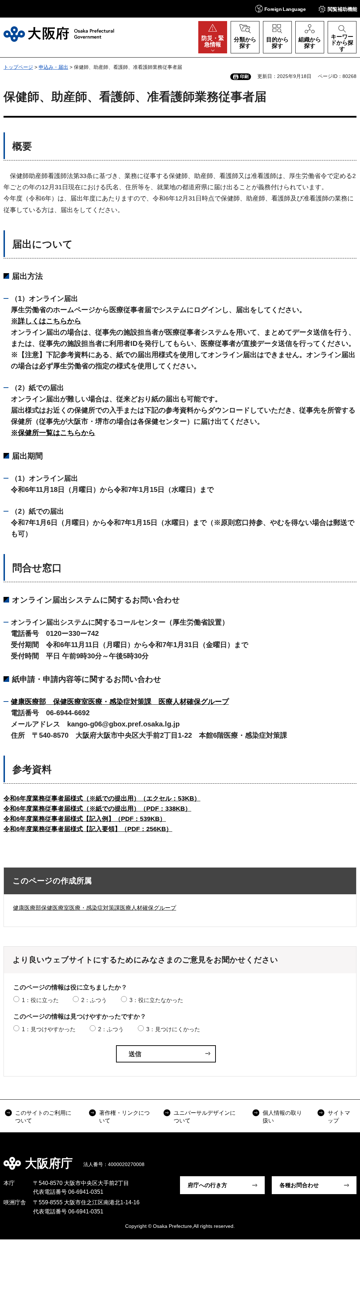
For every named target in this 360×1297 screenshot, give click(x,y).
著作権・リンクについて (124, 1117)
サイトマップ (339, 1117)
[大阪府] (59, 34)
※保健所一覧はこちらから (53, 432)
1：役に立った (40, 1000)
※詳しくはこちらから (46, 321)
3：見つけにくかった (173, 1029)
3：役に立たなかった (156, 1000)
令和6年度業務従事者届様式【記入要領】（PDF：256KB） (88, 828)
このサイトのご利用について (43, 1117)
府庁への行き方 (207, 1185)
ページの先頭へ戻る (349, 1158)
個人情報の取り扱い (282, 1117)
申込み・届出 (53, 67)
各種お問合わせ (299, 1185)
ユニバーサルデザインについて (205, 1117)
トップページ (18, 67)
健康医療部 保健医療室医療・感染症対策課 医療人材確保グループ (120, 701)
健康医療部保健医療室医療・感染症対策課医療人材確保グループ (94, 908)
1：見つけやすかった (49, 1029)
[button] (280, 8)
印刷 (244, 76)
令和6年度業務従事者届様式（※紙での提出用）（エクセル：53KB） (102, 798)
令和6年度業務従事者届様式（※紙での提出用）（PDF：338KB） (97, 808)
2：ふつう (94, 1000)
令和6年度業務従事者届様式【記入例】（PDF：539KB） (85, 818)
